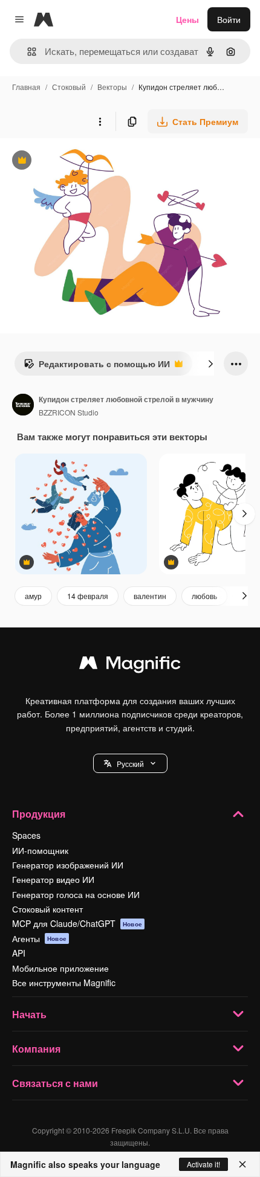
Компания (36, 1049)
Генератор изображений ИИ (67, 865)
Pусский (130, 763)
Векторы (112, 87)
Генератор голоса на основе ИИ (76, 894)
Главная (26, 87)
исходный (81, 161)
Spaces (26, 835)
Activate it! (203, 1164)
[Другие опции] (100, 121)
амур (33, 596)
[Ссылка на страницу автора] (23, 406)
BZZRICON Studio (69, 412)
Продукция (38, 814)
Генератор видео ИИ (53, 879)
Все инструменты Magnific (63, 983)
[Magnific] (130, 665)
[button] (130, 763)
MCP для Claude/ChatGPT (77, 923)
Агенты (39, 938)
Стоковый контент (47, 909)
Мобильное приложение (60, 968)
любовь (204, 596)
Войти (229, 19)
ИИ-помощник (40, 850)
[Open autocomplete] (27, 51)
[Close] (242, 1164)
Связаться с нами (55, 1083)
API (18, 953)
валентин (150, 596)
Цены (187, 19)
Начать (29, 1014)
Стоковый (69, 87)
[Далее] (210, 363)
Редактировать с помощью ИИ (97, 367)
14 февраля (87, 596)
